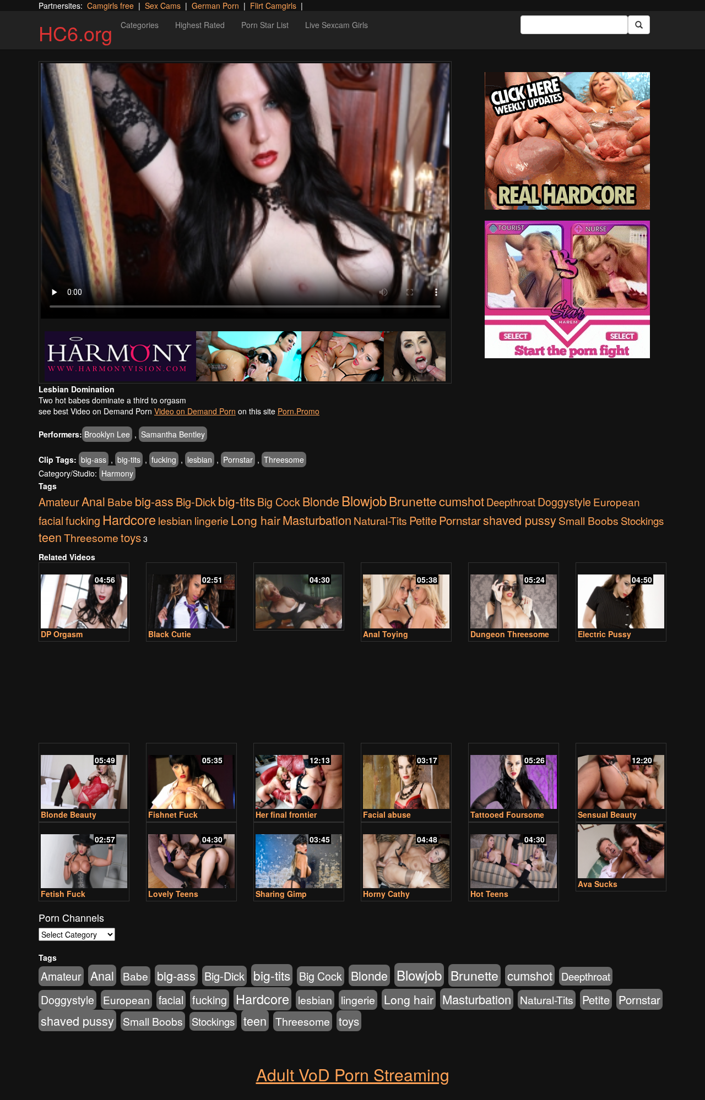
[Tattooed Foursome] (513, 777)
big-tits (128, 459)
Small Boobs (588, 520)
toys (131, 537)
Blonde (320, 501)
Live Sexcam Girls (336, 24)
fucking (163, 459)
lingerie (211, 520)
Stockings (642, 520)
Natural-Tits (380, 520)
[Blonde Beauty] (84, 777)
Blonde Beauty (68, 814)
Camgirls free (110, 5)
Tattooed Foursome (507, 814)
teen (50, 536)
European (616, 501)
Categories (140, 24)
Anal (93, 501)
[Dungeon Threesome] (513, 596)
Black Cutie (169, 633)
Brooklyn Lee (107, 434)
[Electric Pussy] (621, 596)
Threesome (284, 459)
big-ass (93, 459)
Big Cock (278, 502)
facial (51, 520)
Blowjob (364, 500)
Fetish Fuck (63, 893)
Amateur (59, 502)
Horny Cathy (386, 893)
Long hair (255, 520)
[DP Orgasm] (84, 596)
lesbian (199, 459)
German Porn (215, 5)
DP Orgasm (62, 633)
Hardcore (129, 519)
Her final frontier (286, 814)
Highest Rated (200, 24)
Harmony (117, 473)
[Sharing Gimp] (299, 856)
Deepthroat (510, 502)
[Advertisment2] (567, 289)
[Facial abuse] (406, 777)
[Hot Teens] (513, 856)
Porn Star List (265, 24)
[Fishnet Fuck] (191, 777)
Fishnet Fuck (173, 814)
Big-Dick (196, 502)
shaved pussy (519, 519)
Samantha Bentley (173, 434)
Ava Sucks (597, 883)
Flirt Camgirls (273, 5)
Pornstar (238, 459)
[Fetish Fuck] (84, 856)
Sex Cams (163, 5)
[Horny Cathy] (406, 856)
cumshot (461, 501)
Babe (120, 501)
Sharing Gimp (281, 893)
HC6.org (75, 33)
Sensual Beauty (607, 814)
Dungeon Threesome (509, 633)
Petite (423, 520)
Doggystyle (564, 502)
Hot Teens (489, 893)
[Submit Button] (639, 24)
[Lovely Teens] (191, 856)
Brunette (413, 501)
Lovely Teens (173, 893)
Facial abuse (387, 814)
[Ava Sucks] (621, 851)
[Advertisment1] (567, 141)
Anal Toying (385, 633)
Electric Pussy (604, 633)
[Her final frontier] (299, 777)
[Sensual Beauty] (621, 777)
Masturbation (317, 519)
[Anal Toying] (406, 596)
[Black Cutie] (191, 596)
